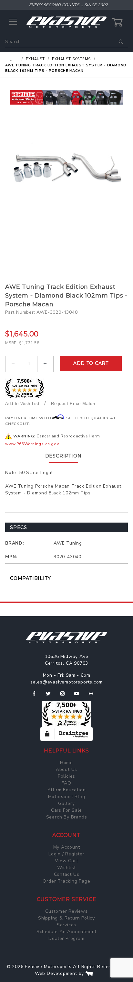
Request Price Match (73, 403)
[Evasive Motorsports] (66, 22)
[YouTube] (79, 696)
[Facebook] (37, 696)
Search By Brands (66, 817)
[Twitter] (51, 696)
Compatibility (30, 578)
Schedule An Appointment (66, 932)
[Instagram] (65, 696)
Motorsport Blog (66, 797)
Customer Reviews (66, 911)
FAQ (66, 783)
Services (66, 925)
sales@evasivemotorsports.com (66, 682)
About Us (66, 769)
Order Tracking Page (66, 881)
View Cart (66, 861)
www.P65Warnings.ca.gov (32, 443)
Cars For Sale (66, 810)
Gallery (66, 803)
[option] (66, 97)
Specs (18, 527)
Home (66, 763)
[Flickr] (94, 696)
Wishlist (66, 867)
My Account (66, 847)
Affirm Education (66, 790)
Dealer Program (66, 938)
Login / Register (66, 854)
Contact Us (66, 874)
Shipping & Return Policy (66, 918)
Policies (66, 776)
